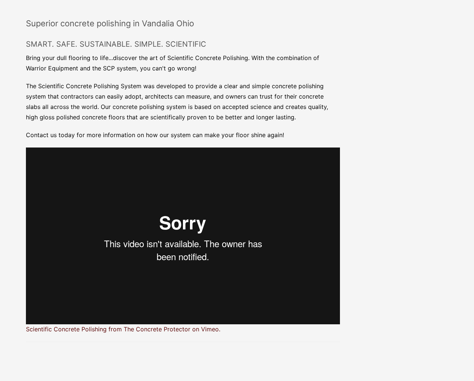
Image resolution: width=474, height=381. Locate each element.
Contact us (41, 135)
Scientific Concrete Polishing (66, 329)
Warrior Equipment (52, 68)
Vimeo (210, 329)
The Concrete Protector (157, 329)
